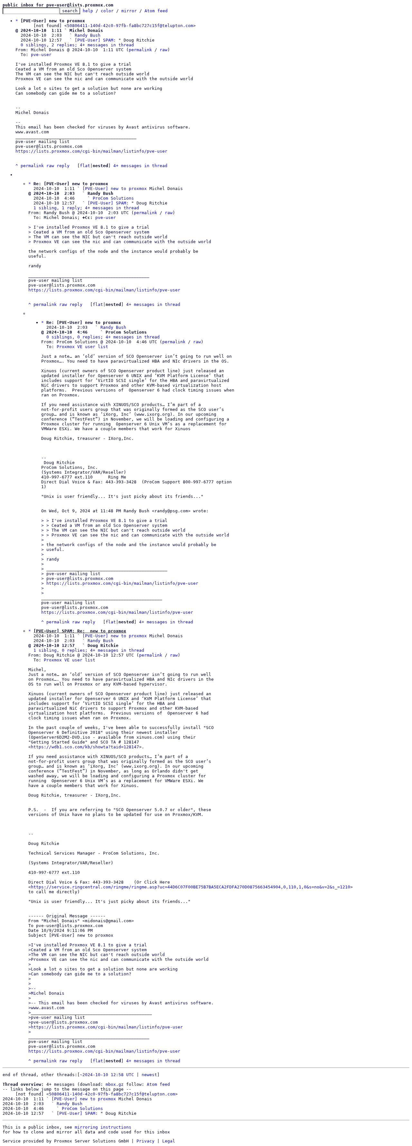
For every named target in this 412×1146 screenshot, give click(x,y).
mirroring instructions (103, 1127)
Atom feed (156, 10)
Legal (168, 1141)
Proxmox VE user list (82, 346)
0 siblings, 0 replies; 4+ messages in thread (103, 337)
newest (149, 1074)
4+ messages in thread (140, 165)
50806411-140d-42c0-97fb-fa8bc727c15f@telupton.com (130, 25)
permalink (140, 49)
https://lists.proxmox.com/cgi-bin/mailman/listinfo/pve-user (91, 151)
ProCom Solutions (113, 198)
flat (85, 165)
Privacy (145, 1141)
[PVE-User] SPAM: (95, 40)
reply (63, 165)
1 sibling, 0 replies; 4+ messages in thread (88, 650)
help (88, 10)
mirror (129, 10)
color (107, 10)
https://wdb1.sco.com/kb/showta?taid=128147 (85, 746)
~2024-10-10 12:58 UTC (107, 1074)
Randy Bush (87, 35)
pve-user (41, 54)
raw (163, 49)
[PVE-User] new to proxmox (114, 188)
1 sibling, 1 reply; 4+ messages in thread (86, 207)
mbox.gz (115, 1084)
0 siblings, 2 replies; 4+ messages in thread (77, 45)
